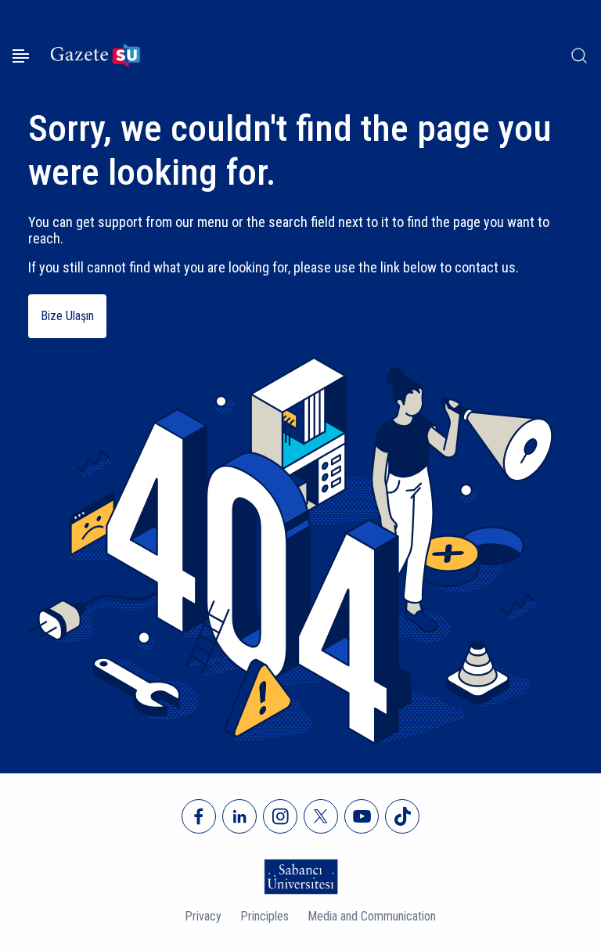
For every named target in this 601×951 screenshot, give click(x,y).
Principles (264, 916)
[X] (321, 816)
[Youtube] (361, 816)
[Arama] (579, 55)
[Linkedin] (239, 816)
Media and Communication (372, 916)
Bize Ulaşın (67, 315)
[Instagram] (280, 816)
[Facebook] (199, 816)
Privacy (203, 916)
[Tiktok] (402, 816)
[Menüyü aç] (21, 56)
